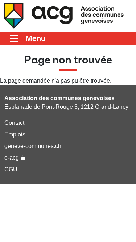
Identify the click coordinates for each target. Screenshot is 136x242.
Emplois (14, 134)
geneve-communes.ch (32, 146)
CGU (10, 169)
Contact (14, 123)
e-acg (11, 158)
